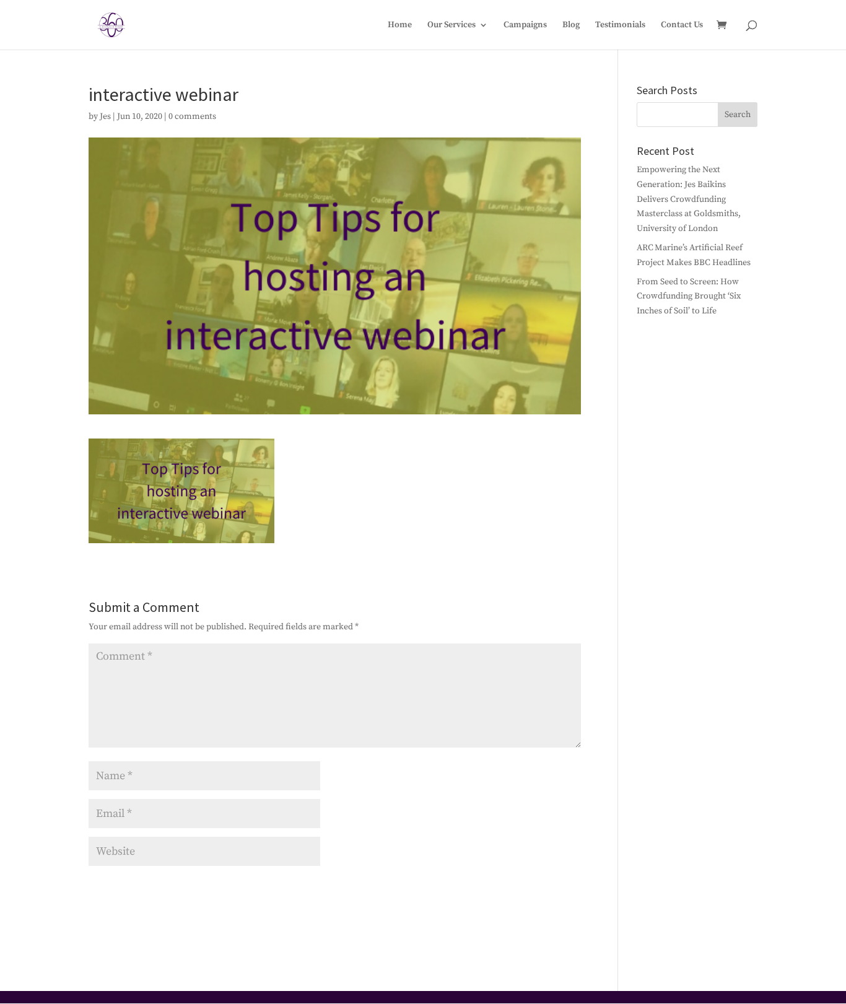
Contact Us (682, 25)
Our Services (451, 25)
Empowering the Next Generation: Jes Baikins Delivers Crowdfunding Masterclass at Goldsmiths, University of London (689, 199)
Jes (105, 116)
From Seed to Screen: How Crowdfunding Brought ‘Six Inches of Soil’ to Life (689, 296)
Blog (571, 25)
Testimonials (620, 25)
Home (400, 25)
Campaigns (525, 25)
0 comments (192, 116)
